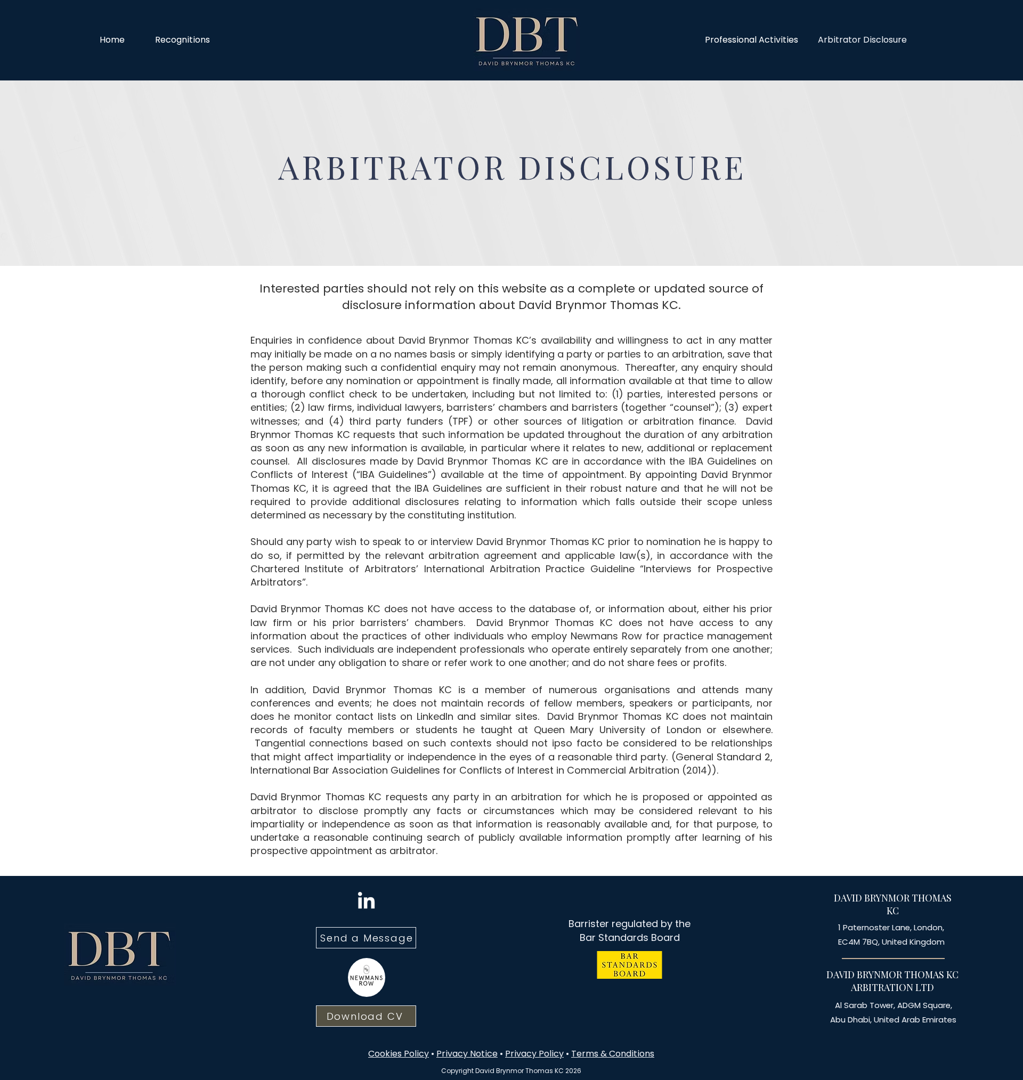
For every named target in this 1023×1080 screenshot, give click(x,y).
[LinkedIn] (366, 901)
